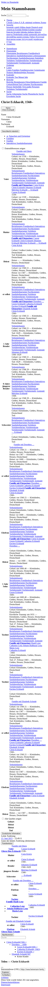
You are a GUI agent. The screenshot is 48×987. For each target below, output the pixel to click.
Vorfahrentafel (18, 183)
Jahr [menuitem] (26, 77)
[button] (18, 154)
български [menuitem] (11, 39)
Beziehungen (17, 173)
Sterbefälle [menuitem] (17, 87)
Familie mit (24, 444)
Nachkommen (33, 175)
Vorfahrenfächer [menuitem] (22, 60)
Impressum (5, 985)
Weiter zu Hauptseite (10, 2)
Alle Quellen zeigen (12, 819)
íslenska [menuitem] (24, 32)
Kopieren (5, 972)
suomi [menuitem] (19, 37)
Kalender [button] (10, 75)
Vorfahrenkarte (32, 180)
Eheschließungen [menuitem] (32, 82)
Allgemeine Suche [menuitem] (20, 94)
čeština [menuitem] (23, 27)
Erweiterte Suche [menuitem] (13, 96)
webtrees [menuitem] (37, 22)
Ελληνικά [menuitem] (40, 37)
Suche (3, 15)
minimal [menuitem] (29, 22)
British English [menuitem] (28, 30)
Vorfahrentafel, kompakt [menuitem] (29, 63)
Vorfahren (32, 178)
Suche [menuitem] (9, 94)
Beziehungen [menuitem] (22, 53)
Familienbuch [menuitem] (34, 53)
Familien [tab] (10, 138)
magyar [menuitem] (9, 34)
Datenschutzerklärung (10, 982)
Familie (9, 902)
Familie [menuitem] (43, 82)
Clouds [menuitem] (9, 22)
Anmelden (10, 44)
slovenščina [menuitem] (11, 37)
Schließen (6, 975)
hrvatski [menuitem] (17, 32)
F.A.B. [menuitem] (22, 22)
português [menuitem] (33, 34)
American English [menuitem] (14, 30)
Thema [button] (9, 20)
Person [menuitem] (9, 87)
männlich (10, 131)
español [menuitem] (38, 30)
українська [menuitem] (38, 39)
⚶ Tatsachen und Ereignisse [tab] (18, 136)
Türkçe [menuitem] (32, 37)
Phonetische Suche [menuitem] (36, 94)
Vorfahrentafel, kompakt (34, 183)
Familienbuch (29, 173)
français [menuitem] (9, 32)
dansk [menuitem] (28, 27)
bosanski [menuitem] (10, 27)
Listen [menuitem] (9, 70)
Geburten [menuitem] (26, 84)
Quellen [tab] (9, 141)
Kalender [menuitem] (10, 77)
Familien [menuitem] (16, 70)
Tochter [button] (14, 899)
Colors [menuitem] (16, 22)
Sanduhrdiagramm (20, 178)
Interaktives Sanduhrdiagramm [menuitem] (19, 56)
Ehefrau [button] (10, 929)
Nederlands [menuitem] (18, 34)
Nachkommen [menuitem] (12, 58)
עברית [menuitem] (9, 42)
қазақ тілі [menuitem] (20, 39)
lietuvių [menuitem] (38, 32)
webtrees (5, 977)
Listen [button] (9, 68)
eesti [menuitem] (41, 27)
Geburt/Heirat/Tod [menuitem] (14, 84)
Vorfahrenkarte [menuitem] (35, 60)
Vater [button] (11, 849)
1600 (19, 944)
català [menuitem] (17, 27)
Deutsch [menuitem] (35, 27)
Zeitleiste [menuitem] (10, 65)
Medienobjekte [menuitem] (20, 72)
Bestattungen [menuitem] (19, 82)
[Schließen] (2, 967)
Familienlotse (7, 843)
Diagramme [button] (11, 51)
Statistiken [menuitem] (39, 58)
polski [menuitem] (26, 34)
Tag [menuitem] (16, 77)
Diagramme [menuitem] (11, 53)
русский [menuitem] (29, 39)
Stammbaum (11, 48)
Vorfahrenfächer (19, 180)
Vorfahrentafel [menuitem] (12, 63)
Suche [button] (9, 91)
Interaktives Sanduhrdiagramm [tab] (19, 143)
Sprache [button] (9, 25)
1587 (21, 954)
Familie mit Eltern (24, 151)
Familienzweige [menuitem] (27, 70)
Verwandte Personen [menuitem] (30, 87)
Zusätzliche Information (11, 833)
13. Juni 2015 (7, 838)
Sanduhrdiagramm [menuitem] (27, 58)
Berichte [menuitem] (10, 82)
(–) (16, 942)
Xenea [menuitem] (43, 22)
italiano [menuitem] (31, 32)
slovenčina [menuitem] (42, 34)
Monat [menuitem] (21, 77)
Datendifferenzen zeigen (14, 148)
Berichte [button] (9, 80)
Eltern (4, 851)
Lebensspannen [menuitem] (39, 56)
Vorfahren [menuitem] (10, 60)
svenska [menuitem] (25, 37)
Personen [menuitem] (30, 72)
